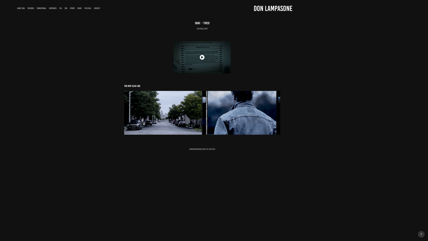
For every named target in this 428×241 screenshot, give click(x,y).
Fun (66, 8)
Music (80, 8)
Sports (72, 8)
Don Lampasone (273, 8)
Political (87, 8)
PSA (60, 8)
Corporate (53, 8)
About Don (21, 8)
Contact (97, 8)
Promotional (41, 8)
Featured (30, 8)
